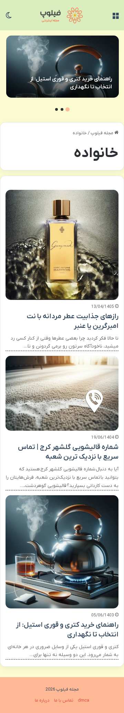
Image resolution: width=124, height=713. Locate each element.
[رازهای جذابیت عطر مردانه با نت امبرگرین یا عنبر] (62, 245)
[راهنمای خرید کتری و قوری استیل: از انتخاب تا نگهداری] (62, 67)
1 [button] (67, 109)
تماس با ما (63, 700)
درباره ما (42, 700)
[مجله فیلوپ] (62, 15)
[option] (62, 67)
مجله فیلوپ (102, 133)
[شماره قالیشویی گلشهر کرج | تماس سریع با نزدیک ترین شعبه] (62, 393)
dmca (83, 700)
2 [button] (62, 109)
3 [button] (56, 109)
